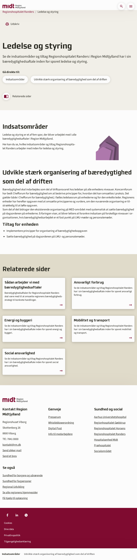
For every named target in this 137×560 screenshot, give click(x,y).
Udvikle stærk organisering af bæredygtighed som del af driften (70, 79)
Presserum (54, 417)
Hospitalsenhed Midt (106, 440)
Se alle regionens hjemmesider (20, 493)
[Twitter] (26, 515)
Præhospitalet (102, 445)
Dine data (9, 529)
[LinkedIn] (16, 515)
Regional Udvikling (13, 487)
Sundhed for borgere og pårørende (23, 476)
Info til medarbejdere (60, 434)
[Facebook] (7, 515)
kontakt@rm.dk (12, 445)
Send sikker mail (12, 450)
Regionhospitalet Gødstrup (109, 423)
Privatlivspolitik (12, 535)
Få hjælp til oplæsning (15, 498)
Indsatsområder (15, 79)
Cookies (8, 523)
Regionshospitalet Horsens (109, 428)
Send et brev (10, 456)
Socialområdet (102, 451)
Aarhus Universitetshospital (110, 417)
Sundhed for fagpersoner (17, 481)
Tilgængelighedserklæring (17, 541)
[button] (121, 6)
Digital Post (55, 428)
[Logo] (14, 6)
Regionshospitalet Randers (18, 12)
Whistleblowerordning (61, 423)
